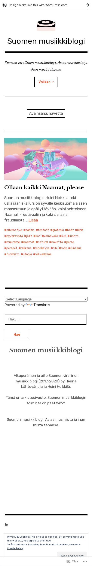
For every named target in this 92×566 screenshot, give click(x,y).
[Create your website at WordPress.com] (46, 5)
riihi (55, 248)
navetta (57, 242)
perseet (11, 248)
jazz (29, 236)
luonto (74, 236)
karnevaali (51, 236)
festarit (43, 230)
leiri (63, 236)
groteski (58, 230)
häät (70, 230)
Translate (41, 305)
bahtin (29, 230)
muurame (13, 242)
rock (64, 248)
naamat (28, 242)
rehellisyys (42, 248)
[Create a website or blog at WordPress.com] (6, 525)
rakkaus (26, 248)
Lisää (33, 220)
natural (43, 242)
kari (38, 236)
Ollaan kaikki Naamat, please (44, 187)
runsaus (75, 248)
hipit (80, 230)
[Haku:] (45, 319)
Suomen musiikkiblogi (46, 41)
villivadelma (43, 254)
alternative (14, 230)
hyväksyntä (14, 236)
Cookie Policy (15, 548)
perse (70, 242)
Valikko (44, 82)
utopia (27, 254)
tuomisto (12, 254)
